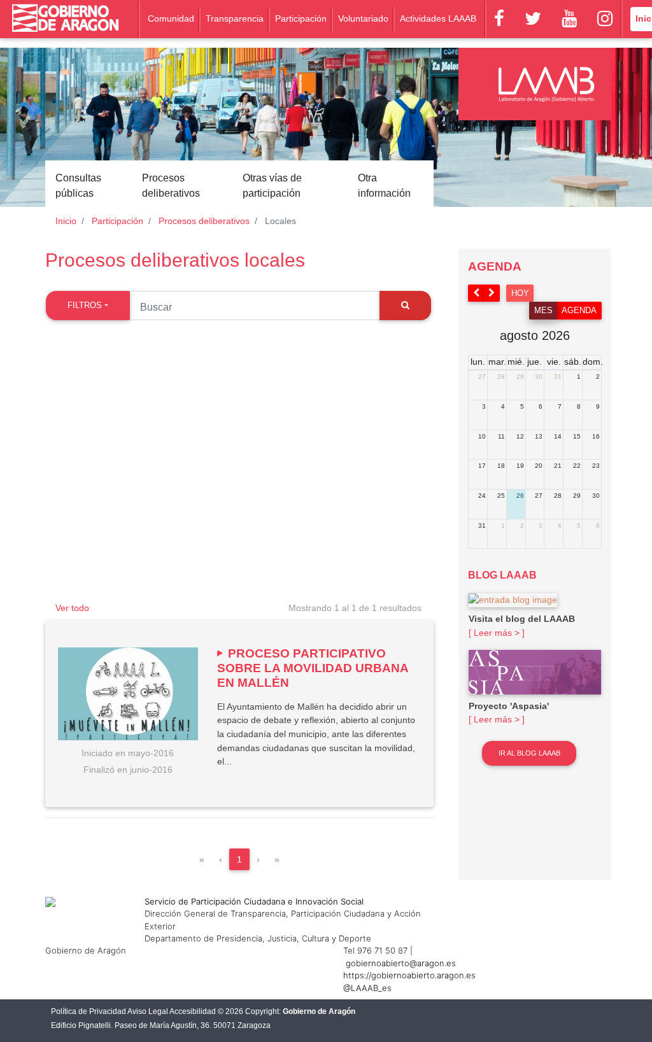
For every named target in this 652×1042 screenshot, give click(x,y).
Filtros (84, 305)
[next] (492, 293)
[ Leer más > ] (497, 633)
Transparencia (235, 18)
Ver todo (72, 608)
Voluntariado (363, 18)
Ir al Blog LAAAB (529, 753)
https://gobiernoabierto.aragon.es (409, 975)
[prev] (476, 293)
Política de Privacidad (88, 1011)
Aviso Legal (147, 1011)
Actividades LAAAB (438, 18)
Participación (301, 18)
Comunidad (171, 18)
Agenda (579, 310)
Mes (543, 310)
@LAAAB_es (367, 988)
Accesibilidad (192, 1011)
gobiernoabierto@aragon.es (401, 963)
